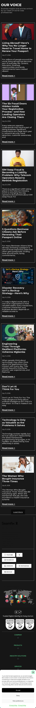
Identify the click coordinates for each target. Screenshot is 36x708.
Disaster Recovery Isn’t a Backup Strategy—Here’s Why (15, 290)
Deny (18, 695)
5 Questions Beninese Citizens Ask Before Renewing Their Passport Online (15, 233)
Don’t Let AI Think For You (10, 388)
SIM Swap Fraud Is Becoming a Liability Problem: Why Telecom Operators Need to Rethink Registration (16, 175)
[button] (33, 672)
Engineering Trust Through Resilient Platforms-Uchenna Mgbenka (14, 347)
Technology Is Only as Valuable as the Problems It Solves (13, 422)
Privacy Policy (13, 705)
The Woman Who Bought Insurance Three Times (13, 479)
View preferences (18, 701)
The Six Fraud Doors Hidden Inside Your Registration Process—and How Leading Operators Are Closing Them (14, 110)
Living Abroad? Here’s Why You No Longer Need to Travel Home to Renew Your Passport (16, 47)
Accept (18, 690)
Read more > (8, 76)
